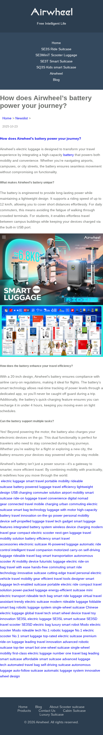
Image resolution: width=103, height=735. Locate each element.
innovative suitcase (31, 573)
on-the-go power (50, 515)
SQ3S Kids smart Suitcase (56, 67)
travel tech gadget (59, 521)
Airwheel (56, 73)
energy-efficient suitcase (66, 590)
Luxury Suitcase (52, 714)
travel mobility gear (25, 578)
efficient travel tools (55, 578)
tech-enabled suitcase (29, 584)
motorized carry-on (68, 550)
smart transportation (57, 556)
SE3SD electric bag (36, 624)
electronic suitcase (33, 544)
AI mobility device (25, 561)
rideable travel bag (27, 556)
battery (68, 155)
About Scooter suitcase (67, 707)
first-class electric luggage (32, 653)
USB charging (21, 492)
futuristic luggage (52, 561)
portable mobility (57, 481)
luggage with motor (61, 510)
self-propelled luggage (28, 521)
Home (56, 43)
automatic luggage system (64, 670)
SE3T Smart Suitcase (56, 61)
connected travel (20, 504)
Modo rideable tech (26, 630)
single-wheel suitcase (68, 607)
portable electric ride (62, 584)
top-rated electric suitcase (62, 636)
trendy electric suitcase (31, 601)
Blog (56, 80)
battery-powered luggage (32, 487)
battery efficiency (38, 538)
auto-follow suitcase (28, 670)
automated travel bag (23, 665)
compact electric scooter (35, 533)
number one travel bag (70, 653)
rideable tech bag (39, 596)
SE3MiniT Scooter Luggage (56, 55)
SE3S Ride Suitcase (56, 49)
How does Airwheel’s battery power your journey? (40, 138)
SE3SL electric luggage (34, 619)
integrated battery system (32, 527)
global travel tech (38, 613)
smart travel (35, 481)
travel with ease (18, 567)
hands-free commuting (48, 567)
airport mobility (73, 492)
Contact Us (47, 711)
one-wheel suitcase (55, 647)
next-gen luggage (68, 533)
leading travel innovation (43, 642)
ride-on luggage (25, 498)
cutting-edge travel (61, 573)
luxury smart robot (65, 624)
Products (24, 711)
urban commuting (72, 504)
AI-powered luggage (63, 544)
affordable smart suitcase (42, 659)
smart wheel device (66, 613)
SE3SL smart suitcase (69, 619)
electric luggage (13, 481)
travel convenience (52, 498)
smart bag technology (29, 510)
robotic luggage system (34, 607)
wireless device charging (71, 527)
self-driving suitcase (56, 665)
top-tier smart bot (26, 647)
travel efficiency (64, 487)
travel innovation (23, 515)
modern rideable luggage (69, 601)
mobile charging (46, 504)
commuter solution (47, 492)
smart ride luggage (68, 596)
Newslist (21, 118)
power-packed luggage (30, 590)
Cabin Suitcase (74, 711)
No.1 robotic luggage (58, 630)
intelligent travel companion (32, 550)
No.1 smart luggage (27, 636)
